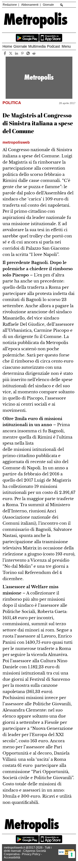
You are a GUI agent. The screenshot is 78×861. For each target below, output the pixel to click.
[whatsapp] (28, 53)
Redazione (10, 4)
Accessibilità (12, 857)
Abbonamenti (29, 4)
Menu (66, 46)
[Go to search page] (62, 5)
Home (7, 46)
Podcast (53, 46)
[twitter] (10, 53)
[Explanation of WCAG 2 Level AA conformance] (66, 854)
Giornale (48, 4)
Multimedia (37, 46)
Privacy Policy (31, 854)
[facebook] (4, 53)
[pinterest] (22, 53)
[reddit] (33, 53)
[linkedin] (16, 53)
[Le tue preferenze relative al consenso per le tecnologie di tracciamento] (71, 854)
